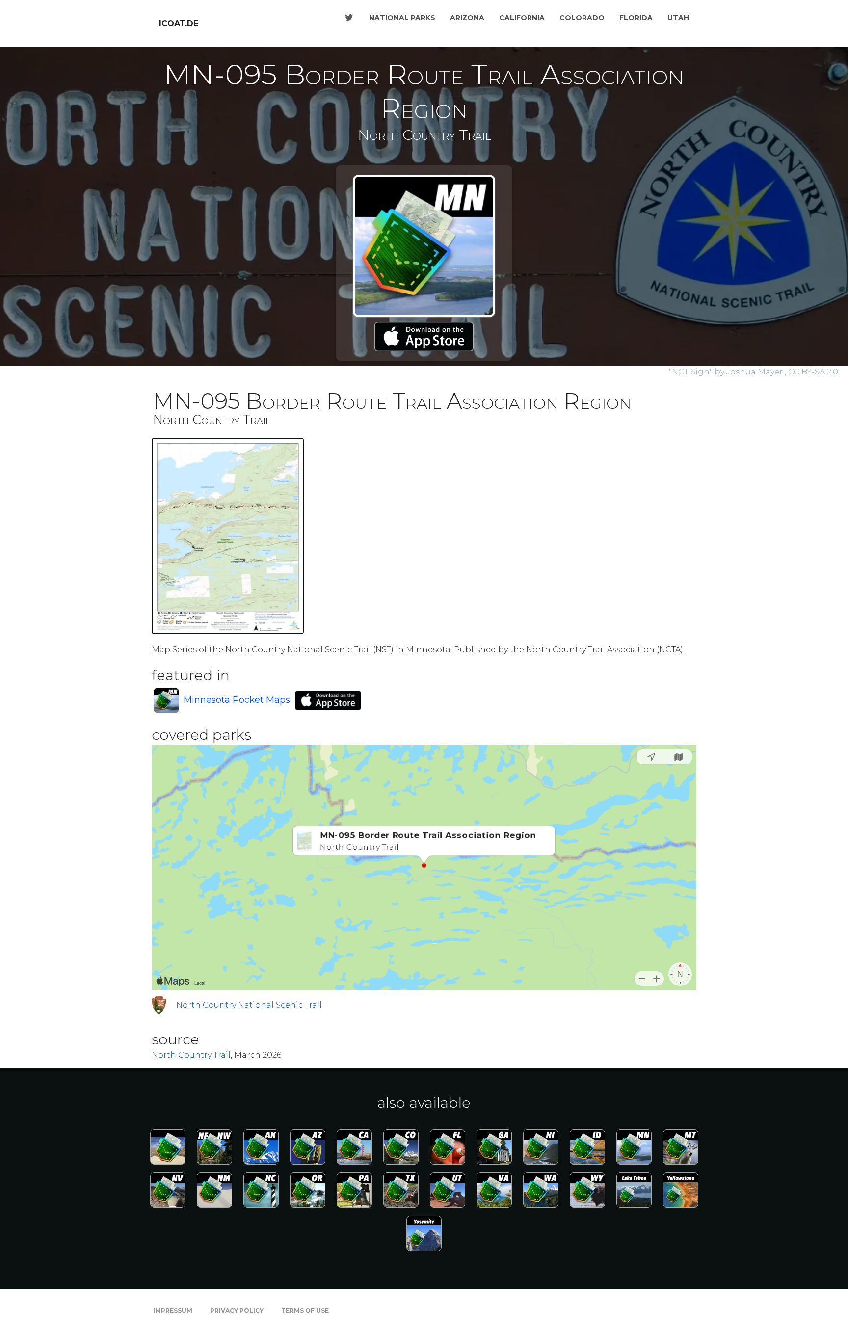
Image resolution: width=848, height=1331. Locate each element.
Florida (636, 17)
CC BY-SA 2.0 (813, 371)
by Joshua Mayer (727, 371)
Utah (678, 17)
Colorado (582, 17)
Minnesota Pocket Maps (237, 699)
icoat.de (178, 23)
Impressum (172, 1310)
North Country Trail (191, 1055)
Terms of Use (305, 1310)
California (522, 17)
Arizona (467, 17)
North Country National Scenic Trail (249, 1005)
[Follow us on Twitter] (349, 17)
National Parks (402, 17)
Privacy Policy (237, 1310)
